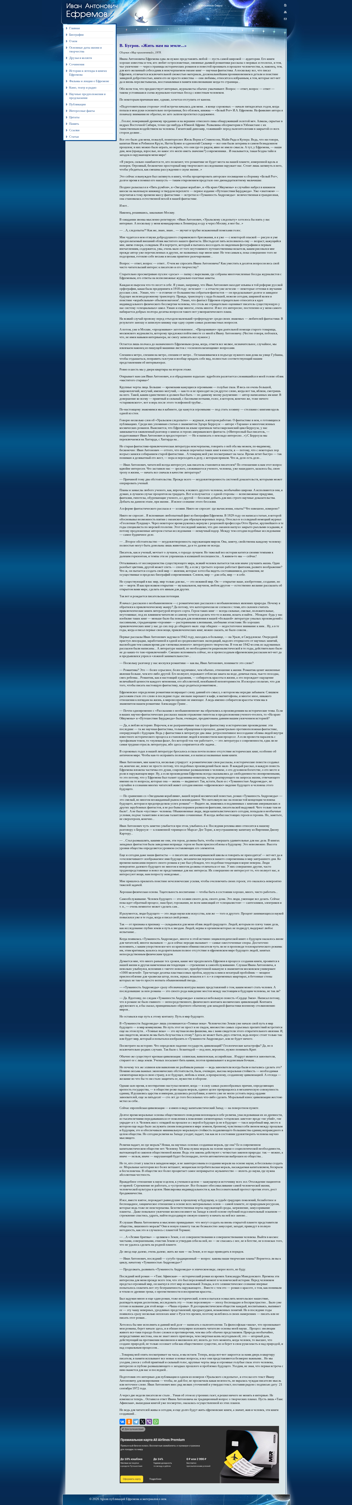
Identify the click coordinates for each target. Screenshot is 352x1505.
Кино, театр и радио (83, 87)
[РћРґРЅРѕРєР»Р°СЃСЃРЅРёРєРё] (129, 1422)
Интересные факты (82, 111)
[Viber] (149, 1422)
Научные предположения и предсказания (87, 96)
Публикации (77, 104)
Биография (76, 34)
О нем (73, 41)
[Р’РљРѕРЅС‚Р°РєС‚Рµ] (122, 1422)
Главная (74, 28)
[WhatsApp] (156, 1422)
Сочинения (76, 64)
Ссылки (74, 130)
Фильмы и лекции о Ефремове (89, 81)
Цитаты (74, 117)
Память (74, 123)
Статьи (74, 136)
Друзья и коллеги (80, 58)
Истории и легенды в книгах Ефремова (88, 72)
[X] (142, 1422)
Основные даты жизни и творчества (85, 49)
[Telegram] (136, 1422)
